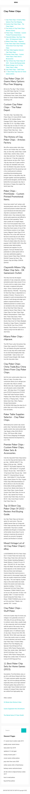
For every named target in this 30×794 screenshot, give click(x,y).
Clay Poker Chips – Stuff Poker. (15, 69)
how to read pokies (9, 777)
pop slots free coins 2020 (11, 761)
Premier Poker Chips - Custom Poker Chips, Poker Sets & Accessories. (15, 57)
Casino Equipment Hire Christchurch (14, 709)
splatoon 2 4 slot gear (10, 751)
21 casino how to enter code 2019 (14, 741)
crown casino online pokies (12, 758)
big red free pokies (9, 781)
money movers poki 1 (10, 754)
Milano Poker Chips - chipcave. (15, 41)
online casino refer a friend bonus (13, 765)
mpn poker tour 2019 (10, 748)
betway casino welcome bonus (13, 768)
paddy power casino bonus (11, 744)
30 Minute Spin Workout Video (12, 702)
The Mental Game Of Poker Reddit (14, 715)
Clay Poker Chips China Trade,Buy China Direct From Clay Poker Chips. (15, 46)
